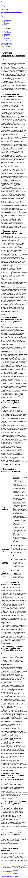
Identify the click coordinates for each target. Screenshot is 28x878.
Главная (6, 18)
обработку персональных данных (17, 863)
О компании (7, 21)
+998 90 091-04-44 (17, 12)
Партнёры (6, 23)
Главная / (6, 49)
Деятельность (7, 20)
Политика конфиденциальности (9, 876)
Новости (6, 24)
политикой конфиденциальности (10, 870)
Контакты (6, 25)
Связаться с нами (5, 28)
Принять (15, 873)
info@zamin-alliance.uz (7, 12)
